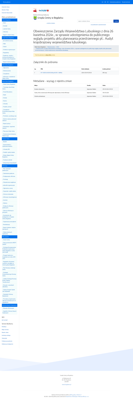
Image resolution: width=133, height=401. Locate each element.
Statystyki (4, 338)
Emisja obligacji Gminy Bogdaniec (8, 156)
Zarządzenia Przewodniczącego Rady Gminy (8, 111)
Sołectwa (5, 31)
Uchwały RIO (6, 149)
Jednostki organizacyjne (9, 185)
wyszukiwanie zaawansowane (98, 24)
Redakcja (4, 326)
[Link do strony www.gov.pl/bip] (35, 10)
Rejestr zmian (5, 332)
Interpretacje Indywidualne (9, 162)
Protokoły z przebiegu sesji (9, 116)
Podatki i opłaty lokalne (9, 152)
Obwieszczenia (7, 70)
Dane (4, 23)
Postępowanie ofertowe (9, 176)
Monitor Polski (5, 10)
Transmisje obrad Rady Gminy (8, 88)
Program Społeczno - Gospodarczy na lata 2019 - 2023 (9, 257)
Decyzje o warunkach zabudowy (8, 285)
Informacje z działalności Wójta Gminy (8, 77)
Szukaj (116, 21)
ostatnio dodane (51, 23)
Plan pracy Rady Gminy (9, 131)
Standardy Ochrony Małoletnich (7, 295)
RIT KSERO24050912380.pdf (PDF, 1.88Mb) (51, 72)
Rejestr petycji (6, 123)
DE (108, 2)
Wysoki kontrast (126, 2)
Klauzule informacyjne (8, 308)
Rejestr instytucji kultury (9, 61)
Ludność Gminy (7, 29)
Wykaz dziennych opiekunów (7, 232)
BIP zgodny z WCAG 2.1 (75, 394)
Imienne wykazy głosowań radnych (9, 119)
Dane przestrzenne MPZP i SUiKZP (9, 243)
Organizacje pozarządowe (9, 221)
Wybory (5, 203)
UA (102, 2)
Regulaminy (6, 52)
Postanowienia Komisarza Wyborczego (9, 134)
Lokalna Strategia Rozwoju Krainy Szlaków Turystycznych (9, 280)
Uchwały (5, 103)
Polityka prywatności (7, 341)
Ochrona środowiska (8, 194)
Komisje (5, 97)
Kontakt (5, 26)
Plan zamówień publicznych (6, 169)
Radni (4, 94)
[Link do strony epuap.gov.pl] (44, 10)
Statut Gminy (6, 239)
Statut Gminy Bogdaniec (9, 84)
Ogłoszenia (6, 67)
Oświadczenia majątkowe (9, 182)
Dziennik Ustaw (6, 7)
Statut (4, 46)
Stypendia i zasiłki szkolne (9, 191)
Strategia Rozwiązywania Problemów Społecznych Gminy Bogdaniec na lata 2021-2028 (9, 250)
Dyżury (5, 100)
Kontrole (5, 200)
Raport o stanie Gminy (8, 34)
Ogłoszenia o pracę (8, 188)
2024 (57, 47)
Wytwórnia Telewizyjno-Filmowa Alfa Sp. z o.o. (77, 396)
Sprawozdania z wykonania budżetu (7, 145)
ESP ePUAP (5, 320)
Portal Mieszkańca (7, 92)
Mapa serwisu (5, 329)
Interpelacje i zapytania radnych (8, 127)
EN (105, 2)
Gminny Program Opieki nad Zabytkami (8, 290)
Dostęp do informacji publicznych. (7, 206)
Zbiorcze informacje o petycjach (8, 211)
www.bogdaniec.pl (66, 384)
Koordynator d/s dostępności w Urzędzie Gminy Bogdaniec (8, 217)
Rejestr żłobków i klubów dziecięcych (9, 228)
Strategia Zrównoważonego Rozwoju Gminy (9, 274)
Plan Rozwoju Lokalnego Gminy (8, 268)
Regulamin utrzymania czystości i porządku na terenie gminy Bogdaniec (8, 263)
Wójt (4, 43)
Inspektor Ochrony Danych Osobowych (9, 311)
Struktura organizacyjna (9, 49)
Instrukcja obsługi (6, 335)
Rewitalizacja (6, 224)
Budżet (5, 141)
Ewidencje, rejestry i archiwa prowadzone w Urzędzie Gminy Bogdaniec (9, 57)
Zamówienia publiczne (8, 173)
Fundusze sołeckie (7, 160)
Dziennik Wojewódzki (7, 12)
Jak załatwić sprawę (8, 40)
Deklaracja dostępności (7, 344)
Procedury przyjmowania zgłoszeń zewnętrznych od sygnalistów (9, 300)
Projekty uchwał (7, 106)
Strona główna (6, 2)
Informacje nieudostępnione (10, 197)
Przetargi (5, 179)
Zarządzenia (6, 73)
